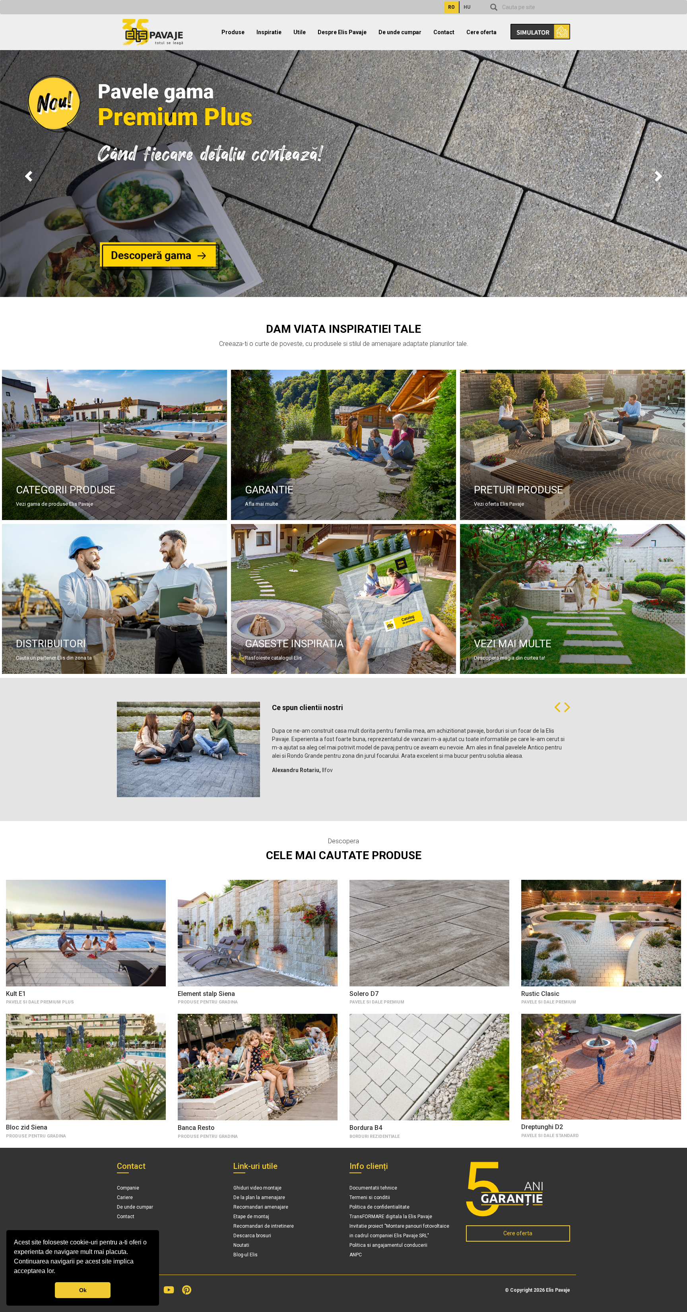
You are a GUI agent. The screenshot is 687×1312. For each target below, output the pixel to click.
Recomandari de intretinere (263, 1226)
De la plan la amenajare (259, 1197)
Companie (128, 1188)
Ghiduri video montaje (257, 1188)
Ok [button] (83, 1290)
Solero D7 (363, 994)
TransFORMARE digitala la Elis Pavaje (390, 1216)
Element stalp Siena (206, 994)
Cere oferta (481, 32)
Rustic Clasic (540, 994)
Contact (443, 32)
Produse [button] (233, 32)
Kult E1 (16, 994)
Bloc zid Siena (26, 1127)
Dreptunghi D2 (542, 1127)
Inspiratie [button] (268, 32)
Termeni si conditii (369, 1197)
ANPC (355, 1255)
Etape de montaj (251, 1216)
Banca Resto (196, 1128)
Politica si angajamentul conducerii (388, 1245)
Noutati (241, 1245)
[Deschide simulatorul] (536, 28)
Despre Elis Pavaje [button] (342, 32)
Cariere (125, 1197)
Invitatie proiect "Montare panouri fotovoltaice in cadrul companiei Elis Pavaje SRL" (399, 1230)
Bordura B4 (365, 1128)
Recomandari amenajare (260, 1207)
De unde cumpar (399, 32)
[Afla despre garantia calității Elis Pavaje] (518, 1189)
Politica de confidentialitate (379, 1207)
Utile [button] (299, 32)
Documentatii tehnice (373, 1188)
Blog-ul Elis (245, 1255)
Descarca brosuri (252, 1235)
